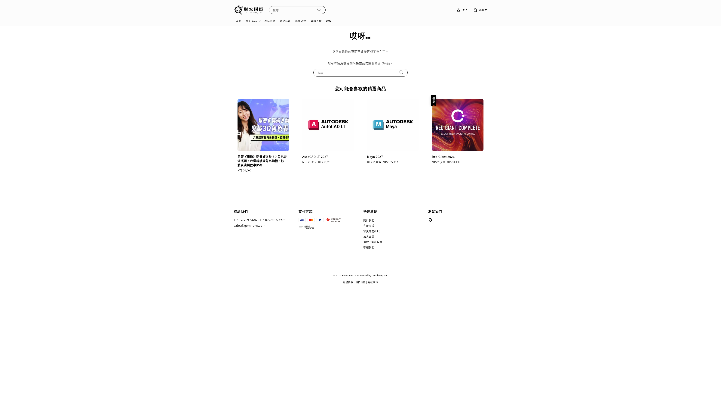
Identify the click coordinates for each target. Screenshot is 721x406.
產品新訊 (285, 21)
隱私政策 (360, 282)
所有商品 (251, 21)
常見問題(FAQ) (372, 231)
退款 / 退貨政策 (372, 242)
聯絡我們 (368, 247)
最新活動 (300, 21)
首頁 (238, 21)
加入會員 (368, 236)
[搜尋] (319, 10)
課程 (329, 21)
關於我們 (368, 220)
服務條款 (348, 282)
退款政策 (373, 282)
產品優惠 (269, 21)
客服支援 (316, 21)
